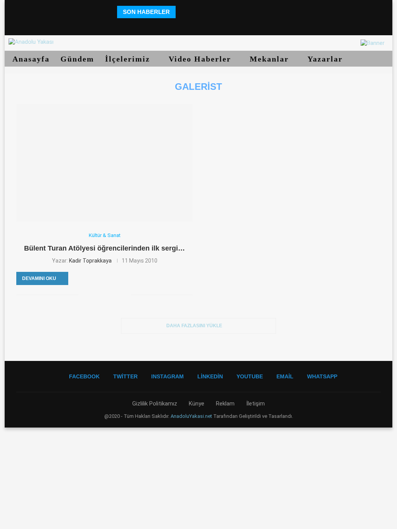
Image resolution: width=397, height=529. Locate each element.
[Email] (220, 25)
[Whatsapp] (231, 25)
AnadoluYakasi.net (191, 416)
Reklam (225, 403)
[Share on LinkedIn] (109, 295)
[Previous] (183, 12)
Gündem (77, 59)
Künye (196, 403)
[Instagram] (187, 25)
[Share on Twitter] (92, 295)
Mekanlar (271, 59)
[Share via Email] (125, 295)
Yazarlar (326, 59)
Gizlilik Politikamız (154, 403)
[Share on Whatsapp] (117, 295)
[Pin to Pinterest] (100, 295)
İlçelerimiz (129, 59)
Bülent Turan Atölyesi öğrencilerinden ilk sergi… (104, 248)
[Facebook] (166, 25)
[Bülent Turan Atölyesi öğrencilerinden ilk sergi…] (104, 163)
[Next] (192, 12)
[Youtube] (209, 25)
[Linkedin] (198, 25)
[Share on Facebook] (84, 295)
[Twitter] (177, 25)
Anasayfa (31, 59)
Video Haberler (201, 59)
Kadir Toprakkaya (90, 261)
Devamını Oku (39, 278)
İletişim (255, 403)
